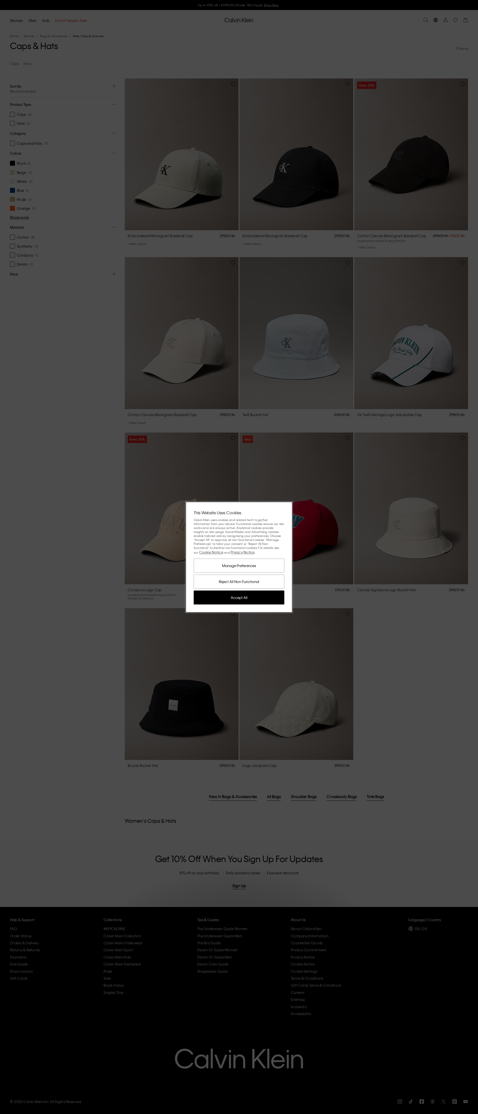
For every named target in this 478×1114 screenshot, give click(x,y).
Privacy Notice (243, 552)
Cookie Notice (211, 552)
